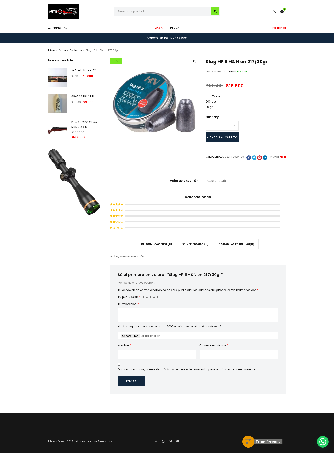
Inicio (51, 50)
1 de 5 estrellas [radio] (143, 296)
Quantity (212, 117)
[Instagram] (163, 441)
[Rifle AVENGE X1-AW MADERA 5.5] (57, 129)
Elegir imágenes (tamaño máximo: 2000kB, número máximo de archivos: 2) (170, 326)
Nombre (124, 345)
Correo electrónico (213, 345)
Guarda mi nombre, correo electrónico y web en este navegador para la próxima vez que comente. (187, 369)
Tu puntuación (129, 297)
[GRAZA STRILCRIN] (57, 103)
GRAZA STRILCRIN (82, 96)
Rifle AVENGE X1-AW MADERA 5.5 (84, 124)
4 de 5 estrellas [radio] (154, 296)
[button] (195, 61)
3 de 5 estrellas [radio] (150, 296)
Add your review (215, 71)
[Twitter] (170, 441)
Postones (76, 50)
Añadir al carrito (223, 137)
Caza (62, 50)
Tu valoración (128, 304)
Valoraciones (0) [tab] (184, 181)
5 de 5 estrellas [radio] (157, 296)
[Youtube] (178, 441)
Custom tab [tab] (216, 181)
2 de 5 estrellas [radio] (147, 296)
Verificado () (197, 244)
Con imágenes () (158, 244)
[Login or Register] (274, 11)
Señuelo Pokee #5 (83, 70)
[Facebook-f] (156, 441)
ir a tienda (279, 28)
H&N (283, 157)
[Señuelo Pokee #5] (57, 77)
